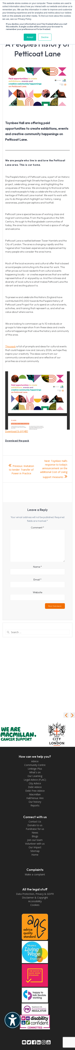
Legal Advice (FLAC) (35, 779)
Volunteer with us (35, 843)
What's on (35, 772)
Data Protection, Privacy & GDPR (35, 894)
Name (37, 566)
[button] (72, 715)
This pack (10, 346)
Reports (35, 805)
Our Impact (35, 847)
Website (37, 592)
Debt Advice (35, 787)
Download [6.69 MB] (16, 431)
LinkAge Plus (35, 768)
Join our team (35, 840)
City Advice (35, 783)
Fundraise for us (35, 829)
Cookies (34, 905)
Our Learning (35, 776)
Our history (35, 801)
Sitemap (35, 851)
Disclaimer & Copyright (35, 897)
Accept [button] (30, 37)
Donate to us (34, 825)
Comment (37, 527)
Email (37, 579)
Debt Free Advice (35, 790)
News (35, 832)
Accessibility (35, 901)
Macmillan (35, 794)
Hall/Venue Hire (35, 798)
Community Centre (35, 765)
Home (34, 854)
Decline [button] (44, 37)
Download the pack (17, 440)
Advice (35, 761)
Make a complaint (35, 874)
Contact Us (35, 821)
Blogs (35, 836)
